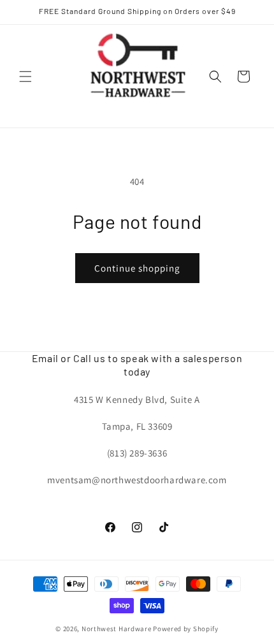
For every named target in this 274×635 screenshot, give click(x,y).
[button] (25, 76)
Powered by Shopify (186, 628)
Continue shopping (137, 268)
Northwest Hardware (117, 628)
